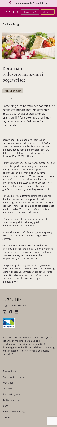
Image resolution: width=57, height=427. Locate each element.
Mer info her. (42, 3)
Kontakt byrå (30, 12)
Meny (46, 12)
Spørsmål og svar (11, 394)
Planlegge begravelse (13, 376)
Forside (6, 24)
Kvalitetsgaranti (10, 400)
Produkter (7, 382)
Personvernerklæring (13, 411)
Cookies (6, 417)
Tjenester (7, 388)
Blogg (16, 24)
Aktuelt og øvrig (13, 90)
